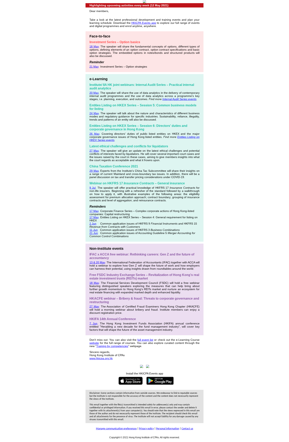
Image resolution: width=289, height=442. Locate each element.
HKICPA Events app (143, 22)
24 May (94, 113)
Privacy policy (146, 428)
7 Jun (93, 323)
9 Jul (92, 187)
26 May (94, 133)
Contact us (187, 428)
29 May (94, 170)
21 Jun (93, 233)
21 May (94, 66)
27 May (94, 150)
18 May (94, 46)
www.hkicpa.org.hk (101, 358)
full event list (145, 339)
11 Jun (93, 229)
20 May (93, 92)
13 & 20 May (97, 262)
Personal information (167, 428)
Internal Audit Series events (179, 99)
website (94, 342)
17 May (94, 211)
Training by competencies (112, 346)
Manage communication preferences (116, 428)
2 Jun (92, 223)
